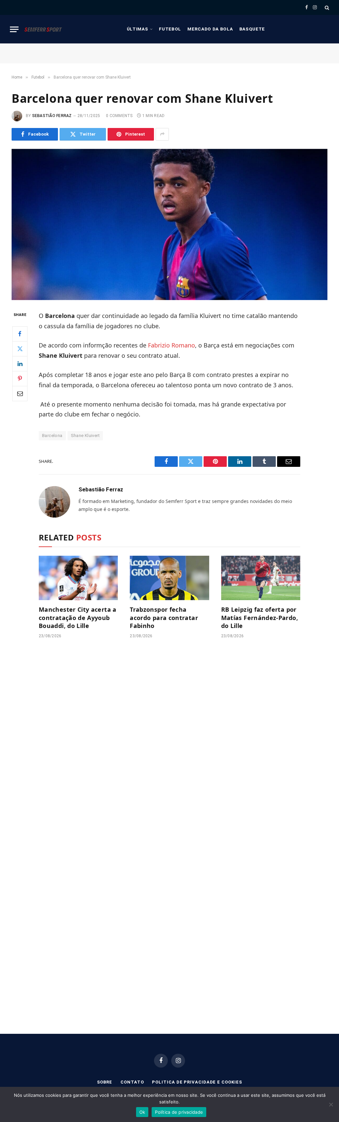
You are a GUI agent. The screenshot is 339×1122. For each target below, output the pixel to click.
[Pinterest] (19, 378)
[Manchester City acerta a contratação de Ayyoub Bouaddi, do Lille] (78, 578)
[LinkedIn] (19, 363)
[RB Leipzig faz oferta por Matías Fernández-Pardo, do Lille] (260, 578)
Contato (132, 1082)
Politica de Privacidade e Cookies (197, 1082)
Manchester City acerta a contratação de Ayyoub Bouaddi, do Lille (78, 617)
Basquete (252, 28)
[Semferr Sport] (43, 29)
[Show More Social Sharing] (162, 134)
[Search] (326, 7)
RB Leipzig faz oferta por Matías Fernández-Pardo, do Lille (259, 617)
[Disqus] (169, 744)
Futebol (170, 28)
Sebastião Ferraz (52, 115)
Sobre (105, 1082)
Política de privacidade (179, 1112)
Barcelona (52, 435)
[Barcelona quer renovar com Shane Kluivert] (169, 224)
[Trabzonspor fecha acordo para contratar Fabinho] (169, 578)
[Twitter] (19, 348)
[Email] (19, 393)
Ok (142, 1112)
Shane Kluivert (85, 435)
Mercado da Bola (210, 28)
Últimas (137, 28)
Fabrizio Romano (171, 345)
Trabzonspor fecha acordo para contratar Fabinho (164, 617)
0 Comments (119, 115)
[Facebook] (19, 334)
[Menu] (14, 29)
